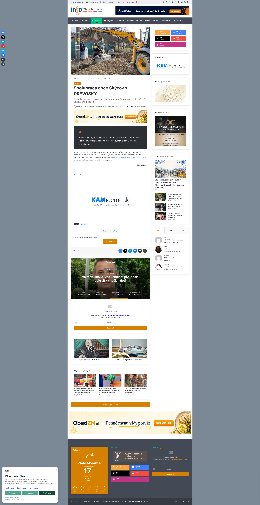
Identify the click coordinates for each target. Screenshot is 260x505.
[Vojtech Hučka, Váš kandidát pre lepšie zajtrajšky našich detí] (160, 197)
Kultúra (131, 21)
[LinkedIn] (130, 251)
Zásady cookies (10, 488)
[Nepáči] (80, 175)
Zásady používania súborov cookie (115, 501)
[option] (110, 278)
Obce (157, 21)
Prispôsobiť (12, 493)
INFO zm (79, 106)
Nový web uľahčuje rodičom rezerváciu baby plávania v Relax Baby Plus (110, 278)
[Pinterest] (3, 46)
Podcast (121, 21)
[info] (86, 10)
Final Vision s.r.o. (97, 501)
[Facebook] (120, 251)
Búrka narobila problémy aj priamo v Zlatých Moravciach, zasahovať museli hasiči (84, 390)
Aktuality (96, 21)
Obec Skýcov (84, 224)
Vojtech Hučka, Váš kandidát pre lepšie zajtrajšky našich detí (175, 196)
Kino (140, 21)
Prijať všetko (47, 493)
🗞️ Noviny (111, 2)
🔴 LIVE (138, 2)
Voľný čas (109, 21)
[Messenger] (135, 251)
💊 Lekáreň (130, 2)
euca (165, 246)
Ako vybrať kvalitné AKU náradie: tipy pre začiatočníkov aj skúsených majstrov (109, 390)
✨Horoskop (121, 2)
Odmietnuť (30, 493)
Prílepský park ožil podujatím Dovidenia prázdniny (175, 215)
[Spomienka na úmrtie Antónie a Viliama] (160, 207)
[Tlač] (145, 251)
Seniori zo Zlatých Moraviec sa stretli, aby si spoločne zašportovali (135, 390)
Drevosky (90, 152)
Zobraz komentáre (110, 405)
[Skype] (3, 51)
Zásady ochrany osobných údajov (137, 501)
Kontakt (167, 21)
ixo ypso (166, 255)
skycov (106, 231)
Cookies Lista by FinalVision (12, 497)
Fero (165, 238)
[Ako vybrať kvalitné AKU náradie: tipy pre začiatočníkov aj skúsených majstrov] (110, 380)
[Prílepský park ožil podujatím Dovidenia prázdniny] (160, 216)
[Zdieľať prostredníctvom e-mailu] (140, 251)
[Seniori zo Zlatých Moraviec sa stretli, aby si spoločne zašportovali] (136, 380)
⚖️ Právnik (103, 2)
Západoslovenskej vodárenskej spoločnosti (128, 157)
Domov (76, 21)
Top (115, 231)
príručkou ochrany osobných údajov (118, 315)
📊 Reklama (94, 2)
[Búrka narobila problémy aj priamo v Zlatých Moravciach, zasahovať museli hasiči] (85, 380)
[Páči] (74, 175)
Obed (148, 21)
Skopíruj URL (110, 241)
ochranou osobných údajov (179, 459)
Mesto (86, 21)
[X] (125, 251)
